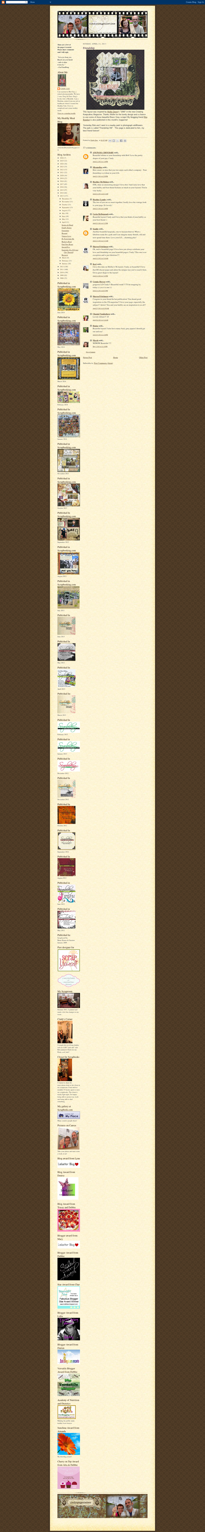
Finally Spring (67, 228)
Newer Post (87, 357)
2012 (62, 266)
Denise (95, 325)
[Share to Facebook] (121, 140)
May (64, 219)
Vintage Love (66, 236)
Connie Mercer (99, 281)
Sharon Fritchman (100, 246)
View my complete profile (66, 113)
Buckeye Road (67, 241)
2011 (62, 269)
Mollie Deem (112, 112)
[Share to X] (117, 140)
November (66, 201)
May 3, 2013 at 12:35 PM (100, 346)
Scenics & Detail (67, 225)
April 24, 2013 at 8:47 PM (100, 291)
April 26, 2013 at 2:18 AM (100, 320)
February (65, 261)
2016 (62, 187)
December (65, 199)
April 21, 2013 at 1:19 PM (100, 162)
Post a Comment (90, 352)
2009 (62, 275)
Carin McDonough (101, 214)
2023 (62, 166)
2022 (62, 169)
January (65, 263)
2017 (62, 184)
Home (115, 357)
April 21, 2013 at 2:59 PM (100, 176)
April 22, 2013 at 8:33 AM (100, 194)
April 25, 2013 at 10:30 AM (101, 308)
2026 (62, 158)
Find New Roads (67, 244)
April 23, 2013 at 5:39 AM (100, 258)
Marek (95, 340)
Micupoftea (97, 167)
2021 (62, 172)
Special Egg (66, 247)
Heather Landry (100, 199)
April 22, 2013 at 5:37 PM (100, 223)
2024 (62, 164)
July (63, 213)
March (64, 258)
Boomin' (65, 233)
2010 (62, 272)
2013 (62, 196)
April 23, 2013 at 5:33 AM (100, 241)
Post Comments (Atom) (103, 363)
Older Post (143, 357)
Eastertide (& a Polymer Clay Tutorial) (70, 251)
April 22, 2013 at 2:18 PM (100, 209)
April (64, 222)
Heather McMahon (101, 181)
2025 (62, 161)
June (64, 216)
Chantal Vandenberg (101, 313)
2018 (62, 181)
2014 (62, 193)
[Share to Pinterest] (125, 140)
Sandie (95, 228)
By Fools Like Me (68, 239)
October (65, 204)
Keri (95, 264)
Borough (65, 255)
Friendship (65, 230)
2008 (62, 278)
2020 (62, 175)
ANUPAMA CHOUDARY (103, 152)
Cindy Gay (65, 89)
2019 (62, 178)
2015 (62, 190)
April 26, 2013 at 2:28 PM (100, 335)
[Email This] (110, 140)
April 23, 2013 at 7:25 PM (100, 276)
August (64, 210)
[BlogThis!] (113, 140)
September (66, 207)
